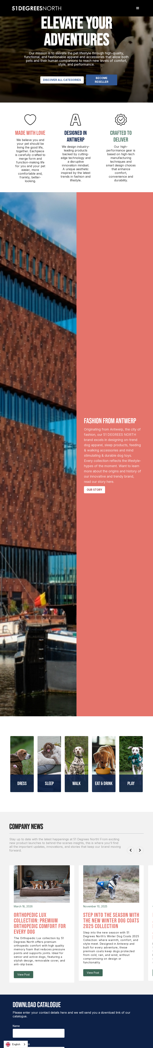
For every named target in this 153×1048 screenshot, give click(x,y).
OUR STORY (94, 489)
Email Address (21, 1044)
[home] (37, 8)
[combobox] (16, 1044)
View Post (23, 974)
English (16, 1044)
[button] (137, 8)
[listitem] (41, 924)
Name (16, 1025)
